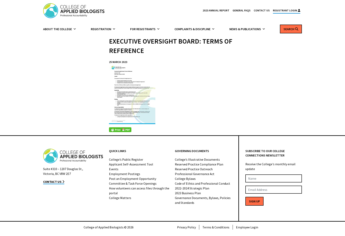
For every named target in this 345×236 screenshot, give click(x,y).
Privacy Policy (186, 227)
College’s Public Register (126, 159)
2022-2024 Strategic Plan (192, 188)
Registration (101, 29)
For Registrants (143, 29)
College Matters (120, 198)
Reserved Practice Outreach (194, 169)
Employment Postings (124, 174)
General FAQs (242, 10)
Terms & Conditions (215, 227)
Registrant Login (285, 10)
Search (289, 29)
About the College (57, 29)
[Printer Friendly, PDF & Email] (120, 129)
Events (113, 169)
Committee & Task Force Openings (133, 183)
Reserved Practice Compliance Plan (199, 164)
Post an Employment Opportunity (132, 179)
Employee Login (247, 227)
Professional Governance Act (194, 174)
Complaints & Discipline (192, 29)
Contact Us (262, 10)
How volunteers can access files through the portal (139, 190)
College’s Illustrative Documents (197, 159)
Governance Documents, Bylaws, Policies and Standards (203, 200)
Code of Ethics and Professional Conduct (202, 183)
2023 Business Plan (188, 193)
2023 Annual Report (216, 10)
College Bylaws (185, 179)
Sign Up (254, 201)
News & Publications (245, 29)
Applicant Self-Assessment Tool (131, 164)
